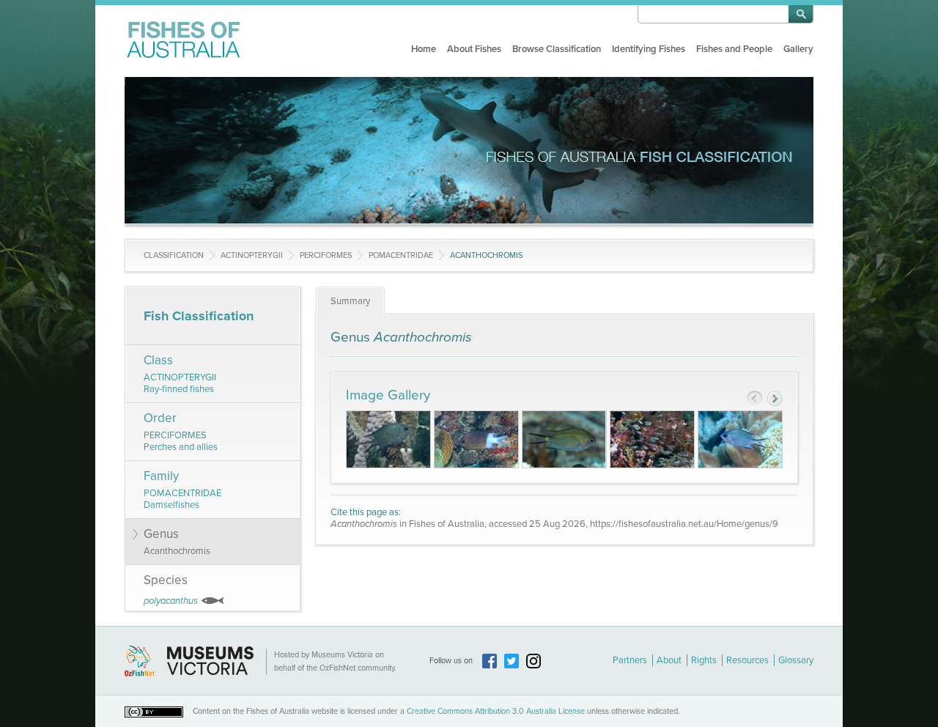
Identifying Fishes (648, 49)
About (669, 660)
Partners (630, 660)
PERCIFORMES (326, 255)
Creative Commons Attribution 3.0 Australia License (496, 711)
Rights (704, 660)
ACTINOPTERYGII (252, 255)
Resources (747, 660)
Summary (350, 301)
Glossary (795, 660)
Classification (174, 255)
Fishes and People (734, 49)
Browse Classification (556, 49)
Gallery (798, 49)
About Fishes (474, 49)
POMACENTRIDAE (401, 255)
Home (423, 49)
